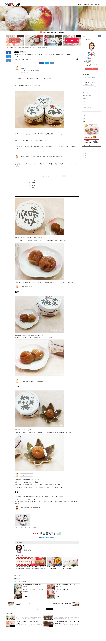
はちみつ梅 (94, 86)
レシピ (84, 101)
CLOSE (64, 176)
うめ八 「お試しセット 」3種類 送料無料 (25, 527)
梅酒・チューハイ (86, 121)
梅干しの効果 (85, 115)
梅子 (28, 72)
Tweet (8, 57)
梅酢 (92, 84)
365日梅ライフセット (87, 95)
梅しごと (87, 82)
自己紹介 (91, 68)
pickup (94, 77)
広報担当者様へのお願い (88, 4)
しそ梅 (86, 84)
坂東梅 (33, 182)
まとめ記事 (87, 86)
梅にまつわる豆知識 (87, 107)
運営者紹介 (80, 4)
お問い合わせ (97, 4)
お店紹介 (85, 98)
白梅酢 (93, 82)
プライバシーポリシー (96, 0)
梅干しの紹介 (16, 51)
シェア (8, 53)
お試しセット (23, 51)
